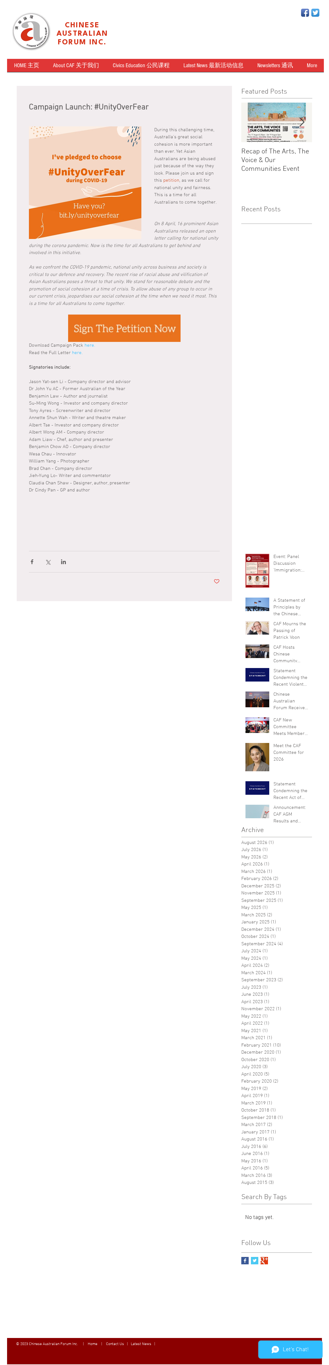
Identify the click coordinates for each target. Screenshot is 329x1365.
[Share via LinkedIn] (63, 562)
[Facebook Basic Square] (245, 1260)
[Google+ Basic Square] (264, 1260)
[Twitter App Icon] (315, 13)
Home (93, 1344)
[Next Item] (302, 122)
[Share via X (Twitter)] (48, 562)
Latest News (141, 1344)
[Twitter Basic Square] (254, 1260)
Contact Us (115, 1344)
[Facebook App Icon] (305, 13)
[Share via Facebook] (32, 562)
